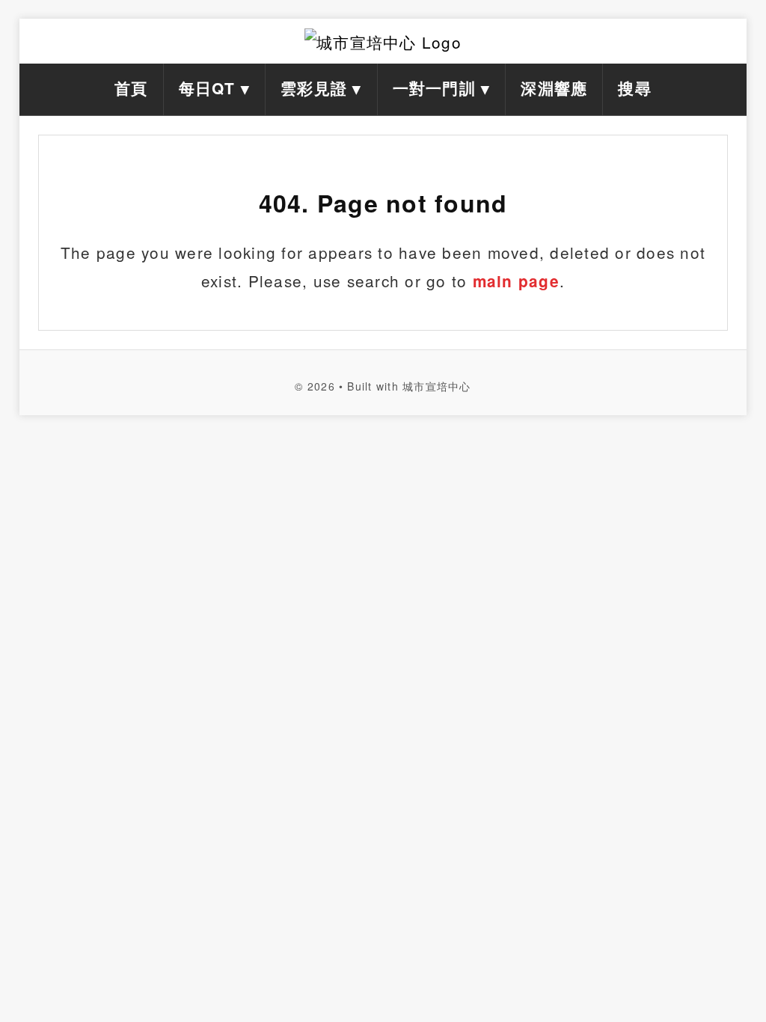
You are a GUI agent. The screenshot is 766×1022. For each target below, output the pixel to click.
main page (516, 281)
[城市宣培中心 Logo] (383, 41)
